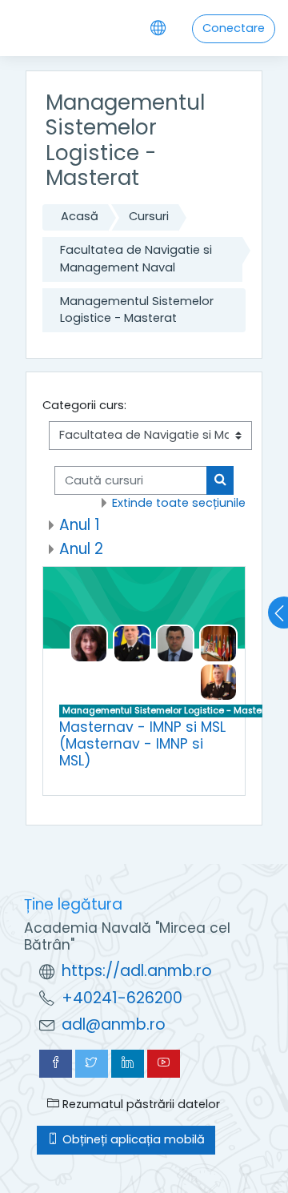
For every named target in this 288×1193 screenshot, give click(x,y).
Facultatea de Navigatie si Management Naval (136, 258)
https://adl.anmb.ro (137, 971)
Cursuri (149, 216)
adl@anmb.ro (114, 1024)
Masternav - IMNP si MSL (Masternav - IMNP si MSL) (142, 743)
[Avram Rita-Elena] (89, 643)
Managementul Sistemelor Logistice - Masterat (137, 310)
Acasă (79, 216)
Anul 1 (79, 525)
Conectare (233, 28)
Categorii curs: (84, 405)
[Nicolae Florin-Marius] (175, 643)
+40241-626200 (122, 998)
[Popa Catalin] (218, 681)
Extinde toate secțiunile (179, 503)
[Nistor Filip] (218, 643)
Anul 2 (81, 549)
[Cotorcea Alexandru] (132, 643)
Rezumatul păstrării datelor (139, 1104)
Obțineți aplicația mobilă (132, 1139)
